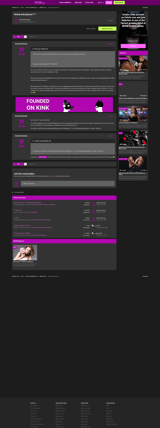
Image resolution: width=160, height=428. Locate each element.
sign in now (51, 176)
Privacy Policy (33, 416)
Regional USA (84, 403)
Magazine (37, 408)
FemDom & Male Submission (38, 235)
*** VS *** (16, 218)
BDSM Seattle (84, 424)
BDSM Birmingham (60, 408)
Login (109, 2)
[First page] (14, 36)
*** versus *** (17, 210)
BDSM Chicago (84, 421)
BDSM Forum (31, 22)
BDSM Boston (84, 416)
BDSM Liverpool (60, 413)
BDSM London (59, 405)
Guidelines (145, 7)
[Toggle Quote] (33, 49)
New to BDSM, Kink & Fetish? (43, 220)
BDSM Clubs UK (60, 427)
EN (101, 2)
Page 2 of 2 (32, 36)
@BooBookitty (42, 157)
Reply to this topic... (29, 183)
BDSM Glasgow (59, 416)
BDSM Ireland (59, 421)
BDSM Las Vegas (85, 411)
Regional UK (59, 403)
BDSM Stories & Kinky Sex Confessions (45, 204)
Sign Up (133, 46)
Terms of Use (33, 411)
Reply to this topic (107, 28)
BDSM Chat (109, 416)
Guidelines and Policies (36, 419)
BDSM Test (109, 413)
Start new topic (91, 28)
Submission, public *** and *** (22, 225)
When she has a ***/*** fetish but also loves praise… (28, 202)
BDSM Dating (109, 419)
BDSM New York (85, 405)
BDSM (107, 405)
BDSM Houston (85, 419)
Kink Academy (33, 212)
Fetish (107, 408)
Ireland (65, 403)
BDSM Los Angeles (85, 408)
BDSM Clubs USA (85, 427)
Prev (18, 36)
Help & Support (34, 405)
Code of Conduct (34, 421)
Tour (31, 408)
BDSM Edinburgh (60, 419)
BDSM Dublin (59, 424)
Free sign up (119, 2)
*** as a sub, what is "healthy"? (22, 233)
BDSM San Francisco (86, 413)
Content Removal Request (36, 424)
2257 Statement (34, 427)
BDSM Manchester (60, 411)
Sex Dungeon (109, 411)
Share (111, 20)
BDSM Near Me (110, 421)
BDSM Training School (111, 424)
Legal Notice (33, 413)
